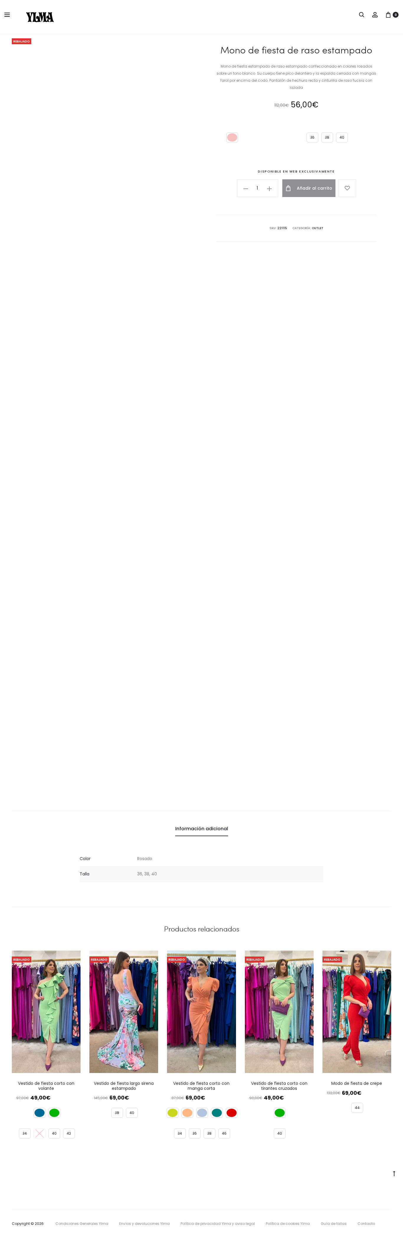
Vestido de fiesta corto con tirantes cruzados (279, 1085)
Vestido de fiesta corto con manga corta (201, 1085)
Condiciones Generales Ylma (81, 1223)
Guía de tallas (334, 1223)
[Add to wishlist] (347, 188)
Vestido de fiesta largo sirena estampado (124, 1085)
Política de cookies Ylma (288, 1223)
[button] (246, 188)
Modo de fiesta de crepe (356, 1083)
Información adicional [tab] (201, 828)
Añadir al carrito (314, 188)
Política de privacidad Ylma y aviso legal (218, 1223)
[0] (388, 14)
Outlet (317, 228)
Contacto (366, 1223)
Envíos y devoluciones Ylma (144, 1223)
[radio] (232, 137)
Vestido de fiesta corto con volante (46, 1085)
